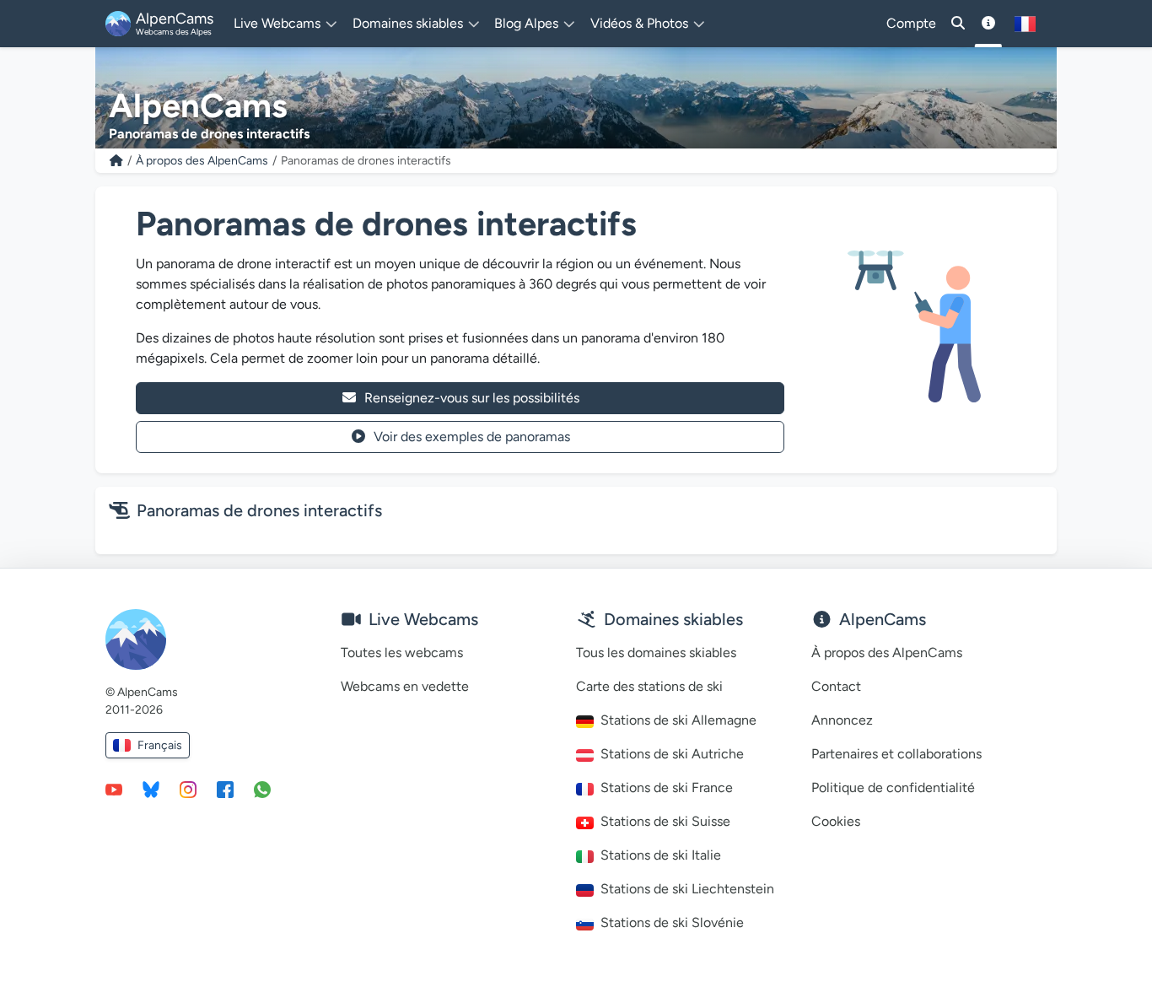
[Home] (116, 161)
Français (159, 745)
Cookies (835, 821)
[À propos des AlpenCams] (988, 23)
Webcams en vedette (405, 686)
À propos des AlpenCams (202, 161)
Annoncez (842, 720)
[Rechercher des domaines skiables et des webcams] (958, 23)
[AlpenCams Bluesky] (151, 789)
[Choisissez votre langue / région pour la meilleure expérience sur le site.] (1025, 23)
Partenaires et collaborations (896, 754)
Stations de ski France (666, 787)
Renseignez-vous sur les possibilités (471, 398)
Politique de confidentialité (893, 787)
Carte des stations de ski (649, 686)
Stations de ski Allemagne (678, 720)
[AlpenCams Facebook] (225, 789)
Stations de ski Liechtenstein (687, 889)
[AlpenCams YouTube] (113, 789)
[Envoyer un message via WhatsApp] (262, 789)
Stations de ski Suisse (665, 821)
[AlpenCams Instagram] (188, 789)
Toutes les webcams (402, 653)
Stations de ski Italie (660, 855)
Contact (836, 686)
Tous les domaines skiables (656, 653)
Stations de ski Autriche (672, 754)
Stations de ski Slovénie (672, 922)
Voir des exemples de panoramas (472, 437)
